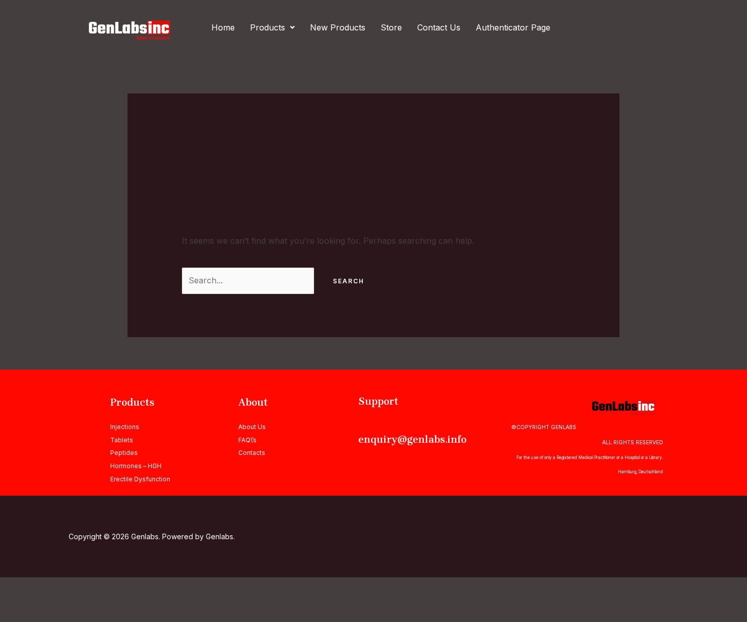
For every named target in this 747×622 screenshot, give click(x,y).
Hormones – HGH (136, 466)
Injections (124, 427)
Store (391, 27)
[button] (272, 27)
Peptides (124, 452)
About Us (252, 427)
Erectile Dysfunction (140, 479)
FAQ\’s (247, 440)
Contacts (251, 452)
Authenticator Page (513, 27)
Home (223, 27)
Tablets (121, 440)
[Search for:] (249, 280)
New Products (337, 27)
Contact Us (438, 27)
